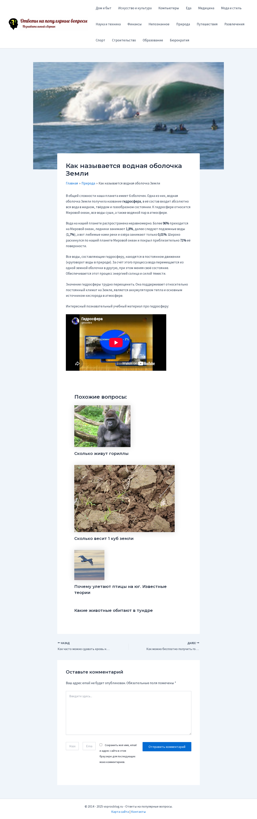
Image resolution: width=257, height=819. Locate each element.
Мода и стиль (231, 8)
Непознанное (159, 24)
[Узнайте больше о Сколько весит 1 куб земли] (124, 498)
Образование (153, 40)
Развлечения (234, 24)
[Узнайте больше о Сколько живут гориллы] (102, 426)
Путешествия (207, 24)
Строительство (124, 40)
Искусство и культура (135, 8)
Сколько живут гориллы (101, 453)
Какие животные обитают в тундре (113, 610)
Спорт (100, 40)
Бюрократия (179, 40)
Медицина (206, 8)
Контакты (138, 812)
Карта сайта (120, 812)
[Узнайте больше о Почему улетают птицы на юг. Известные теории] (89, 564)
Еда (188, 8)
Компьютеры (168, 8)
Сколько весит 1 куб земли (104, 538)
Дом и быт (103, 8)
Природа (183, 24)
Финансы (134, 24)
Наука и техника (108, 24)
